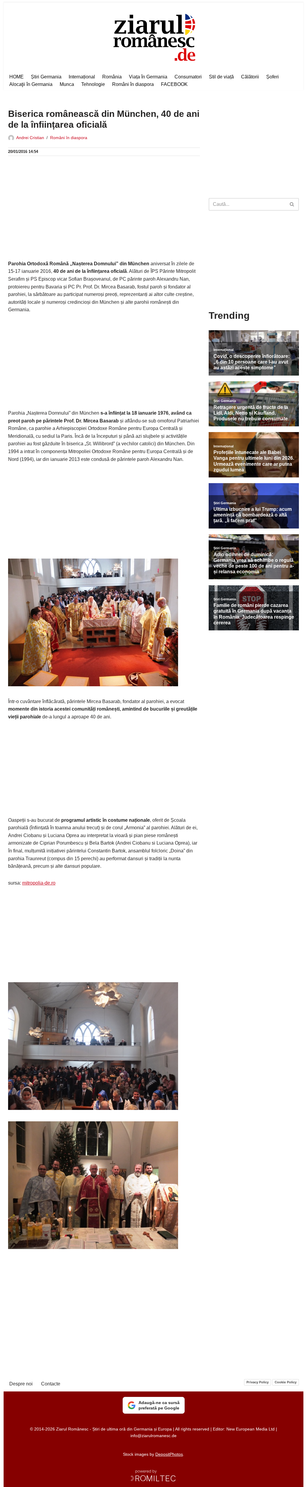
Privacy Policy (257, 1382)
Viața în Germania (148, 76)
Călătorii (250, 76)
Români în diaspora (133, 84)
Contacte (50, 1383)
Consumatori (188, 76)
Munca (67, 84)
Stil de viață (221, 76)
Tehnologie (93, 84)
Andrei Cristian (30, 137)
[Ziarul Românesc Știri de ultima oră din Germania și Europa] (153, 36)
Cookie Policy (286, 1382)
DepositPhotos (169, 1454)
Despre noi (21, 1383)
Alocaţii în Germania (30, 84)
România (112, 76)
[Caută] (292, 204)
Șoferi (272, 76)
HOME (16, 76)
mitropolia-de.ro (38, 882)
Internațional (82, 76)
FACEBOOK (174, 84)
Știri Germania (46, 76)
